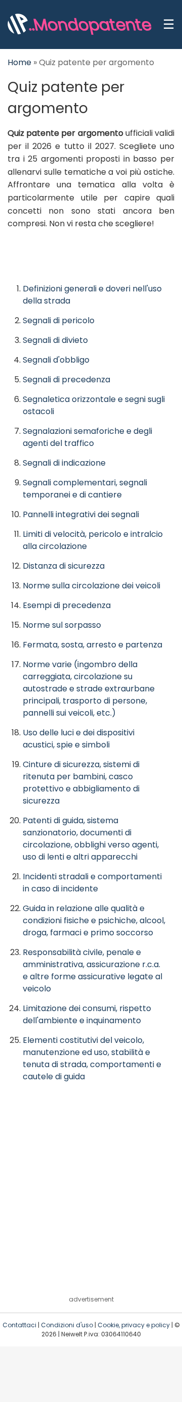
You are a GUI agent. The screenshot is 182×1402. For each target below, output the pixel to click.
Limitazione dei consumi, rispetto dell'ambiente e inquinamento (87, 1014)
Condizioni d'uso (67, 1325)
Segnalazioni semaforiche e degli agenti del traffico (87, 437)
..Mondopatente (89, 24)
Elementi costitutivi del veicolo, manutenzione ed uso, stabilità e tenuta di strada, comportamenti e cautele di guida (92, 1058)
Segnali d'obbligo (56, 360)
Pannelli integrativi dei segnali (81, 514)
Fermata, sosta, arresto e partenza (92, 644)
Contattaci (19, 1325)
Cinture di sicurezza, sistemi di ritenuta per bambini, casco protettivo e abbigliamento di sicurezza (81, 783)
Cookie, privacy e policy (134, 1325)
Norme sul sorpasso (62, 625)
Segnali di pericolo (59, 320)
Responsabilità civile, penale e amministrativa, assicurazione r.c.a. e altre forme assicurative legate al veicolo (92, 970)
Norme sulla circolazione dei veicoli (91, 585)
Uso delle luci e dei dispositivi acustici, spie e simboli (78, 738)
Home (19, 62)
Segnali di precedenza (66, 379)
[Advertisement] (91, 1196)
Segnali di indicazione (64, 463)
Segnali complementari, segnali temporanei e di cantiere (85, 488)
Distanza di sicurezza (64, 566)
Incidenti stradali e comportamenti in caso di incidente (92, 882)
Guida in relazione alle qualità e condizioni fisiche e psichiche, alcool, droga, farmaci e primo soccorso (94, 920)
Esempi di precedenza (67, 605)
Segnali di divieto (55, 340)
